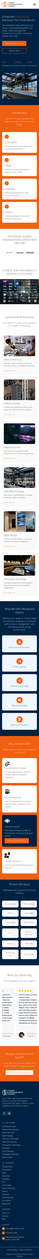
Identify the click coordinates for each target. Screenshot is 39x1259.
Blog (3, 1219)
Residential (6, 1204)
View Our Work (14, 51)
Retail (4, 1173)
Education (6, 1179)
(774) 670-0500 (11, 1233)
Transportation (7, 1167)
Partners (5, 1216)
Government (6, 1185)
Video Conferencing (9, 1142)
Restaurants (6, 1170)
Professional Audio (9, 1126)
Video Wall (6, 1148)
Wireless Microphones (10, 1130)
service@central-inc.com (15, 1229)
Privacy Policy (12, 1250)
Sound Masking (8, 1151)
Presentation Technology (11, 1145)
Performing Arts (8, 1198)
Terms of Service (25, 1250)
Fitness (5, 1191)
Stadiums (5, 1194)
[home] (12, 4)
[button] (34, 4)
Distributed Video (8, 1133)
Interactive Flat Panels (10, 1139)
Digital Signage (7, 1136)
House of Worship (8, 1188)
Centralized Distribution (10, 1154)
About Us (5, 1213)
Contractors (6, 1201)
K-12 (3, 1182)
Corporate (5, 1176)
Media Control (7, 1157)
